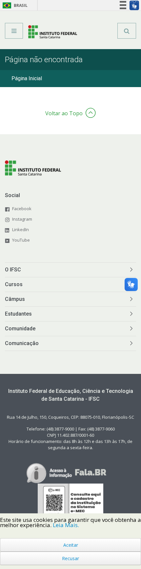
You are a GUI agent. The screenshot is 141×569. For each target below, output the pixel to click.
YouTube (21, 240)
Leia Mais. (66, 525)
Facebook (21, 208)
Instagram (22, 219)
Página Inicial (26, 78)
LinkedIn (20, 229)
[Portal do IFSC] (52, 33)
